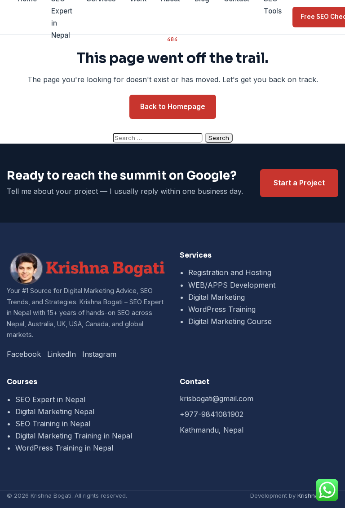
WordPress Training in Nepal (64, 447)
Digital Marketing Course (230, 321)
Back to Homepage (172, 106)
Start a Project (299, 182)
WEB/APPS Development (231, 284)
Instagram (99, 354)
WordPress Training (222, 309)
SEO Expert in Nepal (50, 399)
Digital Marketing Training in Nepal (73, 435)
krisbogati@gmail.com (216, 398)
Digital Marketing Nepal (54, 411)
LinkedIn (61, 354)
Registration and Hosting (229, 272)
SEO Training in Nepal (52, 423)
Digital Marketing (216, 297)
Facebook (24, 354)
